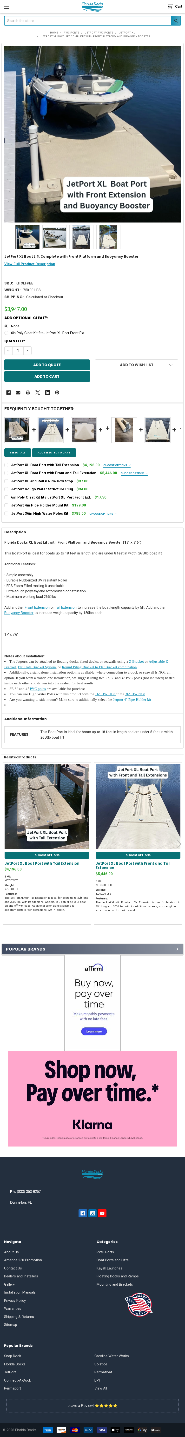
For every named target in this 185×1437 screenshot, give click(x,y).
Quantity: (14, 341)
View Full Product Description (29, 264)
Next (179, 844)
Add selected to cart (54, 452)
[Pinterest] (57, 392)
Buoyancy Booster (18, 613)
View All (100, 1388)
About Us (11, 1252)
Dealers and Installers (21, 1276)
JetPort (10, 1372)
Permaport (12, 1388)
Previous (6, 844)
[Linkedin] (47, 392)
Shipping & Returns (19, 1317)
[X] (37, 392)
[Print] (28, 392)
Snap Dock (12, 1356)
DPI (97, 1380)
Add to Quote (47, 364)
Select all (17, 452)
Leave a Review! (80, 1405)
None (15, 326)
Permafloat (103, 1372)
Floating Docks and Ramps (118, 1276)
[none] (92, 134)
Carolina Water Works (111, 1356)
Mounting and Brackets (115, 1284)
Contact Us (13, 1268)
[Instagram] (92, 1213)
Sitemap (10, 1324)
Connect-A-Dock (17, 1380)
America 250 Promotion (23, 1260)
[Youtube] (102, 1213)
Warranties (12, 1308)
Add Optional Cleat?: (26, 317)
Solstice (100, 1364)
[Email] (18, 392)
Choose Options (115, 465)
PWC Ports (105, 1252)
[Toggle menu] (6, 6)
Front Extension (37, 607)
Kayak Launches (109, 1268)
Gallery (9, 1284)
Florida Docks (15, 1364)
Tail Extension (66, 607)
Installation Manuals (20, 1292)
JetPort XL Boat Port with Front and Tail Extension (133, 865)
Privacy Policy (15, 1300)
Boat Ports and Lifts (113, 1260)
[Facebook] (8, 392)
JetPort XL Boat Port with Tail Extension (42, 863)
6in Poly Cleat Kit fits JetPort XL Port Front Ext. (48, 333)
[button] (92, 1003)
